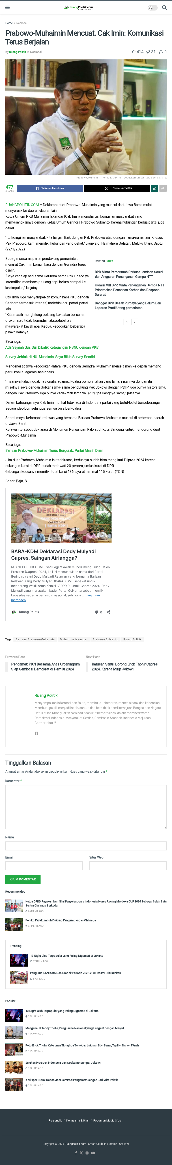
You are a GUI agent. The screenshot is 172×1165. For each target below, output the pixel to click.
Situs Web (96, 857)
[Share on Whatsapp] (154, 188)
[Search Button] (164, 8)
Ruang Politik (17, 52)
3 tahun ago (40, 961)
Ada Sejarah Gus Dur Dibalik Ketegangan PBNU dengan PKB (52, 347)
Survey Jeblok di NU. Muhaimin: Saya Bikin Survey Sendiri (50, 357)
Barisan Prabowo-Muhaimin (35, 639)
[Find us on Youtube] (93, 1153)
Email (9, 857)
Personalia (55, 1120)
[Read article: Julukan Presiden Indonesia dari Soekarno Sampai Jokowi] (14, 1067)
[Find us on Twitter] (81, 1153)
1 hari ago (38, 979)
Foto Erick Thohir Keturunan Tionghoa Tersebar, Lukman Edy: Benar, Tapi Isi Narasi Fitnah (82, 1045)
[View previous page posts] (126, 322)
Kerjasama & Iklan (77, 1120)
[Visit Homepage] (78, 7)
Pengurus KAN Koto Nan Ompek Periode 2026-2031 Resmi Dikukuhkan (75, 973)
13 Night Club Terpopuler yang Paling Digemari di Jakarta (66, 955)
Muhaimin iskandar (74, 639)
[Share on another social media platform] (163, 188)
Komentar (13, 781)
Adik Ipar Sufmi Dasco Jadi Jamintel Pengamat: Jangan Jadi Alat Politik (72, 1080)
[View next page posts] (134, 322)
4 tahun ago (35, 1033)
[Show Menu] (7, 8)
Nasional (21, 23)
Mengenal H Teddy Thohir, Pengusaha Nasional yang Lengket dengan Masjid (75, 1028)
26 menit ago (36, 911)
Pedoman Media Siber (107, 1120)
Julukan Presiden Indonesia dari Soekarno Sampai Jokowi (63, 1062)
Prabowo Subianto (105, 639)
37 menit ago (36, 926)
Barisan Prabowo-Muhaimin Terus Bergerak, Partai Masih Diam (54, 450)
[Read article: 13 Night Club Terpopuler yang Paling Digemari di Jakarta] (19, 960)
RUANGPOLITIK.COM (22, 205)
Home (9, 23)
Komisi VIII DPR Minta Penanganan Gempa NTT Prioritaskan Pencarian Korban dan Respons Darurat (129, 290)
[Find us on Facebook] (76, 1153)
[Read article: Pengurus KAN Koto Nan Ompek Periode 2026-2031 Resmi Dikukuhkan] (19, 977)
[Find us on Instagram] (87, 1153)
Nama (9, 837)
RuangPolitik (132, 639)
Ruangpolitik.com (76, 1143)
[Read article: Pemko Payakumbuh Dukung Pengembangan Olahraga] (14, 924)
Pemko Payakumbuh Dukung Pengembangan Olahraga (61, 920)
